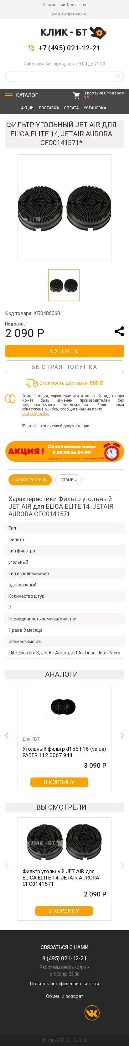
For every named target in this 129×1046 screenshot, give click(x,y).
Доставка (49, 108)
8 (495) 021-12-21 (64, 958)
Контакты (76, 4)
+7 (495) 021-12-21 (70, 48)
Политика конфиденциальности (64, 984)
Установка (95, 108)
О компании (54, 4)
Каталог (27, 95)
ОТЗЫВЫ (68, 480)
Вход (55, 14)
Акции (27, 108)
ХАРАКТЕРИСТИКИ (30, 480)
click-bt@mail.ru (35, 413)
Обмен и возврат (64, 996)
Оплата (71, 108)
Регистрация (74, 14)
